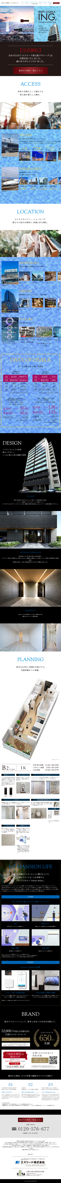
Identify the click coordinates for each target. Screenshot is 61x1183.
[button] (20, 154)
